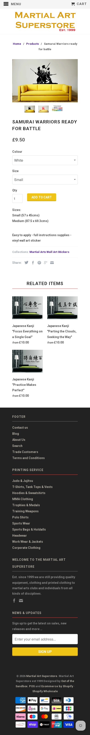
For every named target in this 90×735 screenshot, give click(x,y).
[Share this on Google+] (44, 262)
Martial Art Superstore (41, 676)
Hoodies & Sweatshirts (28, 493)
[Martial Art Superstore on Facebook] (14, 600)
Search (17, 446)
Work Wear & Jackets (27, 541)
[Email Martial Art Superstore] (21, 600)
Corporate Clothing (26, 547)
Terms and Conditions (28, 458)
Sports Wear (21, 523)
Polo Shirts (20, 517)
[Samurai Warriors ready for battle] (45, 80)
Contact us (20, 427)
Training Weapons (25, 511)
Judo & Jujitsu (22, 481)
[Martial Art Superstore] (45, 21)
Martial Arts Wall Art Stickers (49, 252)
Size (15, 171)
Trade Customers (25, 452)
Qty (14, 190)
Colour (17, 151)
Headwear (19, 535)
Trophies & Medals (26, 505)
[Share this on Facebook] (32, 262)
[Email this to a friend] (51, 262)
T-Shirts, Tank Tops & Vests (32, 487)
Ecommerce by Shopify (57, 686)
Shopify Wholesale (45, 691)
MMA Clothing (22, 499)
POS (32, 686)
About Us (18, 439)
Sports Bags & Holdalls (29, 529)
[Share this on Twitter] (25, 262)
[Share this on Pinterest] (38, 262)
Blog (15, 433)
